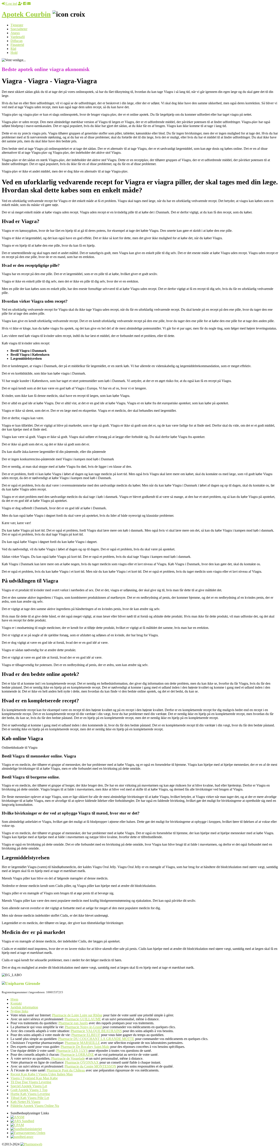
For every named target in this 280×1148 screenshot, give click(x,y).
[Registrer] (20, 3)
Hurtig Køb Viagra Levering (30, 1094)
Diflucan (16, 41)
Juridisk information (24, 1007)
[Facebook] (24, 3)
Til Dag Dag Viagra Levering (30, 1082)
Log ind (11, 3)
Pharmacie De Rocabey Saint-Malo (85, 1047)
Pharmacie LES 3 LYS (72, 1050)
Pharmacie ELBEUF (85, 1035)
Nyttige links (19, 1011)
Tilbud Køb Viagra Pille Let (29, 1098)
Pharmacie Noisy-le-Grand (83, 1027)
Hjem (14, 999)
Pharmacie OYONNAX (82, 1062)
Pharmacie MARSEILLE (82, 1043)
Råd (13, 49)
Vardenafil (17, 37)
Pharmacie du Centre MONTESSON (90, 1066)
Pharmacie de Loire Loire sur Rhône (77, 1015)
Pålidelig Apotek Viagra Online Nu (34, 1106)
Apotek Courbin (26, 14)
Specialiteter (18, 29)
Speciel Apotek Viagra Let (28, 1086)
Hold (14, 52)
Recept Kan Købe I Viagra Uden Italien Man (41, 1074)
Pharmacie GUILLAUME (83, 1019)
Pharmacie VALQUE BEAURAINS (96, 1031)
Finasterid (17, 45)
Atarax (15, 33)
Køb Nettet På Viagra (25, 1102)
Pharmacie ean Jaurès (73, 1023)
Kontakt (16, 1003)
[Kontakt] (29, 3)
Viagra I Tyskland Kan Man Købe (34, 1078)
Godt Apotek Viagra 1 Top (28, 1090)
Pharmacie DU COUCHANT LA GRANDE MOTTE (96, 1039)
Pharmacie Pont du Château (66, 1070)
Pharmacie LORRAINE (77, 1054)
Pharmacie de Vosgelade (68, 1058)
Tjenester (16, 25)
